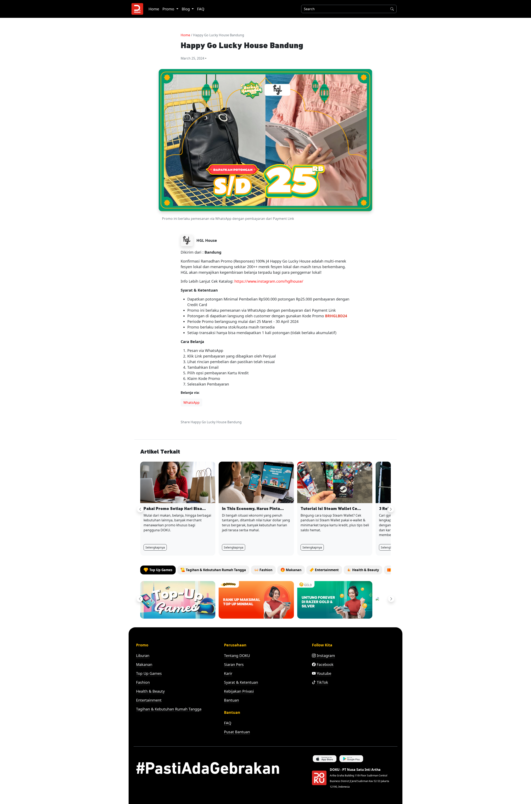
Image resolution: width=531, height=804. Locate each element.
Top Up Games (149, 673)
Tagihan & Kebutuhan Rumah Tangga (168, 709)
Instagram (325, 655)
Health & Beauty (150, 691)
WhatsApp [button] (191, 402)
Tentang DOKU (237, 655)
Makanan (144, 664)
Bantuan (231, 700)
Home (154, 8)
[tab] (158, 570)
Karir (228, 673)
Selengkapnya (155, 547)
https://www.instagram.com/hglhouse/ (268, 281)
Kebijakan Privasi (239, 691)
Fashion (143, 682)
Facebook (325, 664)
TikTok (322, 682)
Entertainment (149, 700)
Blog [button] (186, 8)
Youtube (323, 673)
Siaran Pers (234, 664)
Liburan (142, 655)
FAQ (200, 8)
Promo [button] (168, 8)
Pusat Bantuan (237, 731)
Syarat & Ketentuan (241, 682)
